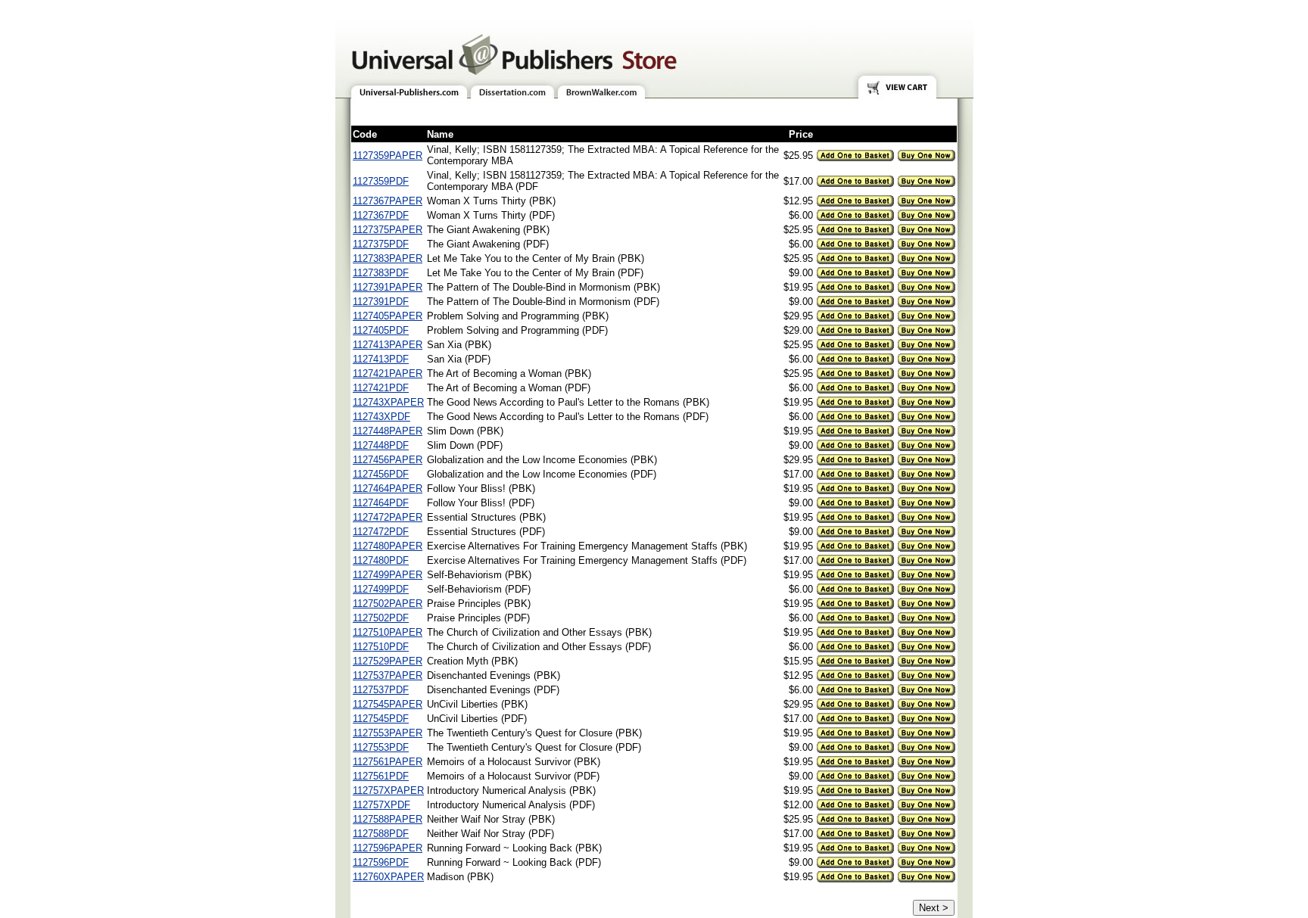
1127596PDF (381, 862)
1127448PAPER (387, 431)
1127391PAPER (387, 287)
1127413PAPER (387, 344)
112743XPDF (381, 416)
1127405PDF (381, 330)
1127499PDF (381, 589)
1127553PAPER (387, 733)
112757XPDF (381, 805)
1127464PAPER (387, 488)
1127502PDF (381, 618)
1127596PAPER (387, 848)
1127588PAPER (387, 819)
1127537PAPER (387, 675)
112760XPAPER (388, 876)
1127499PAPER (387, 574)
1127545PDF (381, 718)
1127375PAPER (387, 229)
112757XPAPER (388, 790)
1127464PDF (381, 503)
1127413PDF (381, 359)
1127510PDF (381, 646)
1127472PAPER (387, 517)
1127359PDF (381, 181)
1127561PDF (381, 776)
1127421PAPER (387, 373)
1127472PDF (381, 531)
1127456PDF (381, 474)
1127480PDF (381, 560)
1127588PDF (381, 833)
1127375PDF (381, 244)
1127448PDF (381, 445)
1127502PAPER (387, 603)
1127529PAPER (387, 661)
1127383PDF (381, 273)
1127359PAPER (387, 155)
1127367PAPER (387, 201)
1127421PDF (381, 388)
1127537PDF (381, 690)
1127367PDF (381, 215)
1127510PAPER (387, 632)
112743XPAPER (388, 402)
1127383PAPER (387, 258)
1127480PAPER (387, 546)
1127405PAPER (387, 316)
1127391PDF (381, 301)
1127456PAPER (387, 459)
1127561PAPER (387, 761)
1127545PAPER (387, 704)
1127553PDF (381, 747)
